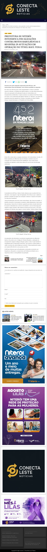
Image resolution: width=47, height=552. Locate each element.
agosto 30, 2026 (15, 320)
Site (5, 298)
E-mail (6, 294)
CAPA (6, 33)
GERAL (14, 315)
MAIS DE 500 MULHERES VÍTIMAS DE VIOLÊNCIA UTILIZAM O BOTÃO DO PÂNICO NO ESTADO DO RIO (38, 319)
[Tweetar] (15, 82)
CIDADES (9, 33)
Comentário (7, 273)
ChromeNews (27, 550)
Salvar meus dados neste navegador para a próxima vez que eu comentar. (22, 303)
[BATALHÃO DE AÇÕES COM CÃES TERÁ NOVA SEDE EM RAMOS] (6, 318)
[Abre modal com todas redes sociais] (26, 82)
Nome (6, 289)
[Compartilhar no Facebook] (8, 82)
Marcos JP (7, 49)
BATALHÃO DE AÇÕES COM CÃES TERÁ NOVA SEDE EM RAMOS (16, 318)
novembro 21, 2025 (14, 49)
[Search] (45, 20)
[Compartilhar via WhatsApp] (21, 82)
